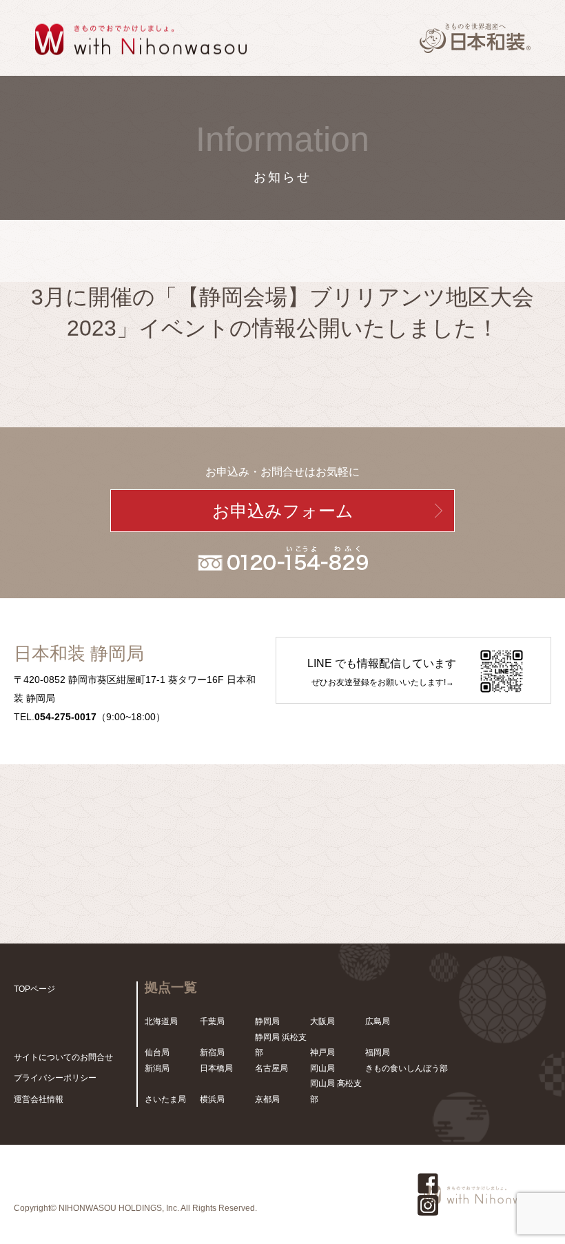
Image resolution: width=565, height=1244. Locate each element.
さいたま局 (165, 1099)
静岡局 (267, 1021)
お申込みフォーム (282, 510)
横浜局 (212, 1099)
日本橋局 (216, 1068)
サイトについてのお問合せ (63, 1057)
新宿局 (212, 1052)
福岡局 (377, 1052)
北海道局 (161, 1021)
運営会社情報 (38, 1099)
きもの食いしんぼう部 (406, 1068)
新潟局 (157, 1068)
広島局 (377, 1021)
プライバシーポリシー (55, 1078)
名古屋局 (271, 1068)
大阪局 (322, 1021)
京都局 (267, 1099)
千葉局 (212, 1021)
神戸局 (322, 1052)
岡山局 (322, 1068)
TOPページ (34, 989)
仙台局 (157, 1052)
